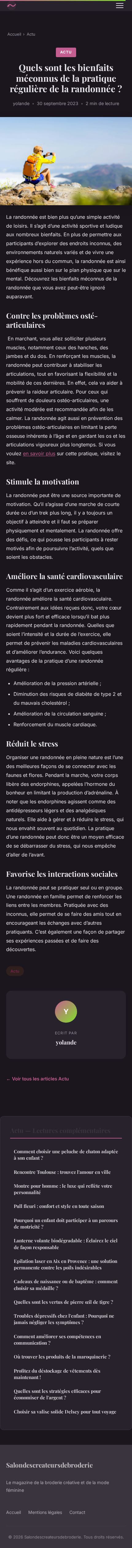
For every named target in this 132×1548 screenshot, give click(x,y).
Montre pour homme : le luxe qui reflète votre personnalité (63, 1189)
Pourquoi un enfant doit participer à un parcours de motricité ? (66, 1223)
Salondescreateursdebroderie (49, 1464)
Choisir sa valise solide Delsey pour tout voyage (65, 1412)
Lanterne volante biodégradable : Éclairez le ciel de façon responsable (66, 1243)
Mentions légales (45, 1512)
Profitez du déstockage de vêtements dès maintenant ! (57, 1374)
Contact (77, 1512)
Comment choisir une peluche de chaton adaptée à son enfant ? (66, 1154)
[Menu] (120, 5)
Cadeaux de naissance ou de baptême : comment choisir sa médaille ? (66, 1284)
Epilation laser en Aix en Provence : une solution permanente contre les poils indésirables (65, 1264)
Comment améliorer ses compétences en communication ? (57, 1339)
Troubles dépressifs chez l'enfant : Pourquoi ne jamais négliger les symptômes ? (64, 1319)
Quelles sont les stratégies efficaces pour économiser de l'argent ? (57, 1394)
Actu (31, 34)
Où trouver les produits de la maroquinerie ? (62, 1357)
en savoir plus (39, 453)
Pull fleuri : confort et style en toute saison (59, 1206)
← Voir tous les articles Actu (37, 1079)
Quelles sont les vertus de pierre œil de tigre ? (63, 1302)
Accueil (14, 34)
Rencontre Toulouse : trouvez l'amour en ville (62, 1172)
